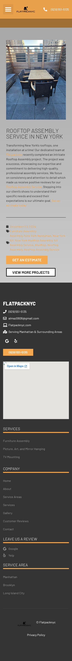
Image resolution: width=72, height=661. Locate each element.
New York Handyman (37, 235)
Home (7, 480)
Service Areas (12, 497)
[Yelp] (15, 341)
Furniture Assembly (23, 231)
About (7, 489)
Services (9, 505)
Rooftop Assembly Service (24, 187)
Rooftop (40, 245)
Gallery (7, 513)
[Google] (7, 341)
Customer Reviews (16, 521)
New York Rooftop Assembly (34, 240)
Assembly (16, 235)
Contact (8, 529)
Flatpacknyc (14, 154)
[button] (8, 9)
